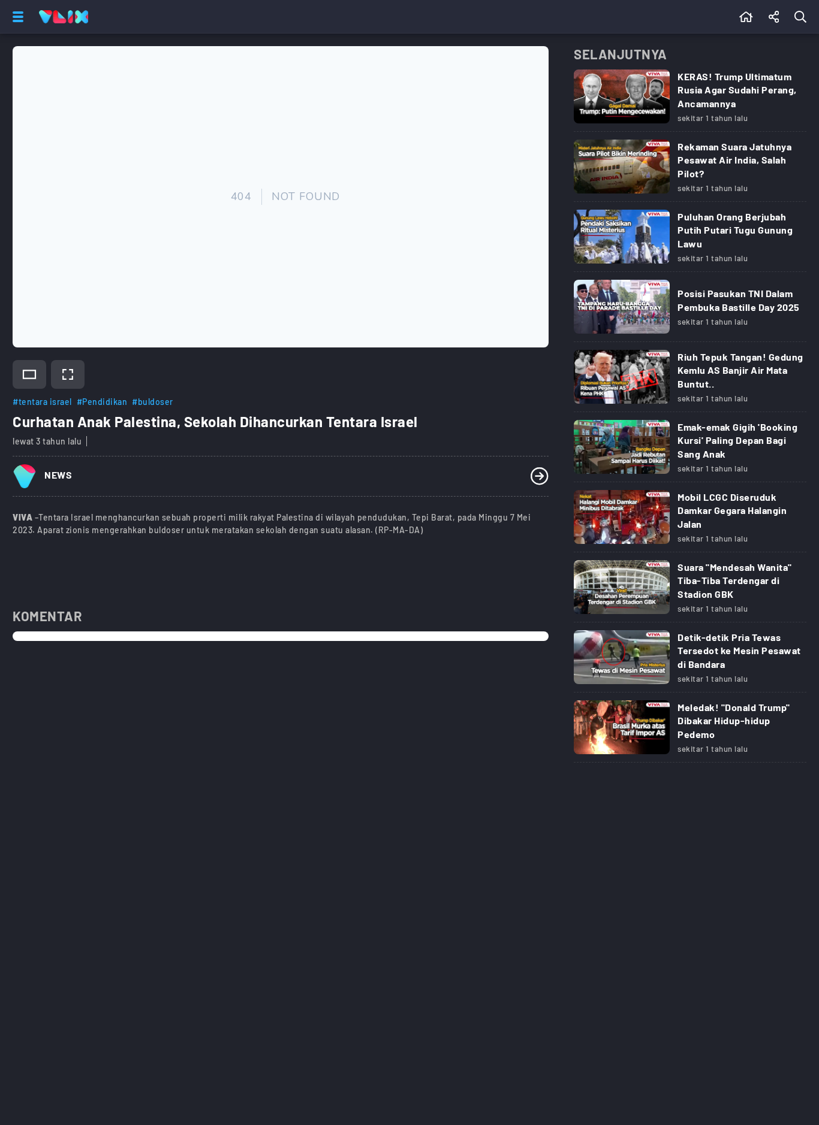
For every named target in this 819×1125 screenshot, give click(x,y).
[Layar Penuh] (68, 374)
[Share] (774, 17)
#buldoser (152, 402)
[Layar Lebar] (29, 374)
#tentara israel (42, 402)
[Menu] (15, 17)
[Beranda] (746, 17)
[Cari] (803, 17)
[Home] (63, 17)
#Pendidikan (102, 402)
